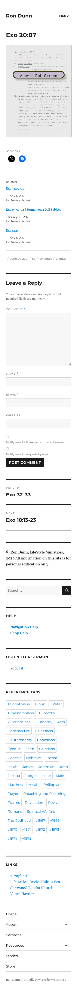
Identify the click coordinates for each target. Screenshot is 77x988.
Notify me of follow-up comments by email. (36, 442)
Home (11, 914)
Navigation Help (24, 627)
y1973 (54, 829)
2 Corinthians (19, 722)
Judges (31, 776)
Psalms (14, 803)
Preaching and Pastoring (44, 794)
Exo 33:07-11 (15, 188)
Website (13, 415)
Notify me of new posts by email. (28, 454)
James (28, 767)
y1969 (55, 821)
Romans (15, 812)
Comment (15, 309)
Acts (61, 722)
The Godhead (19, 821)
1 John (40, 704)
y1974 (12, 838)
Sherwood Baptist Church (31, 888)
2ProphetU (19, 876)
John (63, 767)
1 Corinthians (19, 704)
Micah (33, 785)
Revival (54, 803)
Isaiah (13, 767)
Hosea (51, 758)
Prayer (13, 794)
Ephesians (46, 740)
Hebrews (33, 758)
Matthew (15, 785)
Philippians (52, 785)
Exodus (61, 258)
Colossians (44, 731)
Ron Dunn (19, 16)
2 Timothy (43, 722)
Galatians (47, 749)
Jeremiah (46, 767)
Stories (12, 956)
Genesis (14, 758)
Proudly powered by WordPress (45, 980)
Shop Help (19, 633)
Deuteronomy (20, 740)
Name (12, 373)
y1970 (12, 829)
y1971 (26, 829)
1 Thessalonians (21, 713)
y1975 (26, 838)
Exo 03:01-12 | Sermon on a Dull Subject (33, 210)
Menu (64, 15)
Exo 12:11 (12, 230)
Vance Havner (22, 894)
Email (12, 394)
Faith (29, 749)
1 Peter (56, 704)
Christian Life (19, 731)
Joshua (14, 776)
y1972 (40, 829)
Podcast (17, 668)
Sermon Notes (42, 258)
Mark (60, 776)
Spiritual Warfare (41, 812)
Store (10, 966)
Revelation (34, 803)
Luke (46, 776)
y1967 (40, 821)
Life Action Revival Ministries (35, 882)
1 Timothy (47, 713)
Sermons (13, 935)
